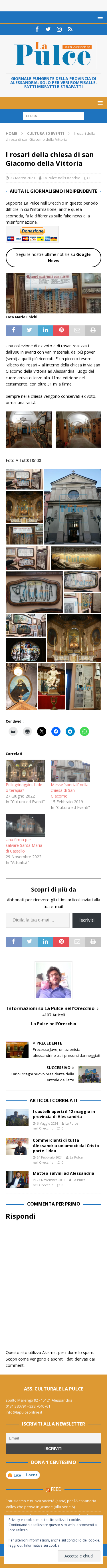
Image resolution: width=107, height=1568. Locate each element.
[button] (27, 429)
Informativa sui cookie (42, 1545)
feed (56, 1489)
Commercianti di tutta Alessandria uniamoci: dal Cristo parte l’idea (66, 1145)
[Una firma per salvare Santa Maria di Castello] (25, 825)
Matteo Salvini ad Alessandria (63, 1173)
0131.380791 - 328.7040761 (28, 1406)
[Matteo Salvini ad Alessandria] (17, 1179)
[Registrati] (70, 29)
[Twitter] (48, 29)
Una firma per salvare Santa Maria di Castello (24, 845)
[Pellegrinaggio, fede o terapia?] (25, 771)
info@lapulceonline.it (24, 1412)
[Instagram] (59, 29)
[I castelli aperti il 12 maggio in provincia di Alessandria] (17, 1117)
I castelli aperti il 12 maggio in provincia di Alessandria (64, 1114)
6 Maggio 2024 (47, 1123)
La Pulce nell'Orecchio (61, 177)
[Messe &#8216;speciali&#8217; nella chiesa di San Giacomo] (70, 771)
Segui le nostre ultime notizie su (53, 257)
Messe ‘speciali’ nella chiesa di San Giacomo (69, 790)
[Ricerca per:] (53, 116)
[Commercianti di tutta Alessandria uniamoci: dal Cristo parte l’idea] (17, 1146)
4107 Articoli (53, 1015)
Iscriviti (86, 920)
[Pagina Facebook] (37, 29)
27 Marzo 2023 (22, 177)
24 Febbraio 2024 (49, 1157)
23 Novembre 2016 (51, 1180)
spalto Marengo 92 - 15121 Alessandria (39, 1400)
